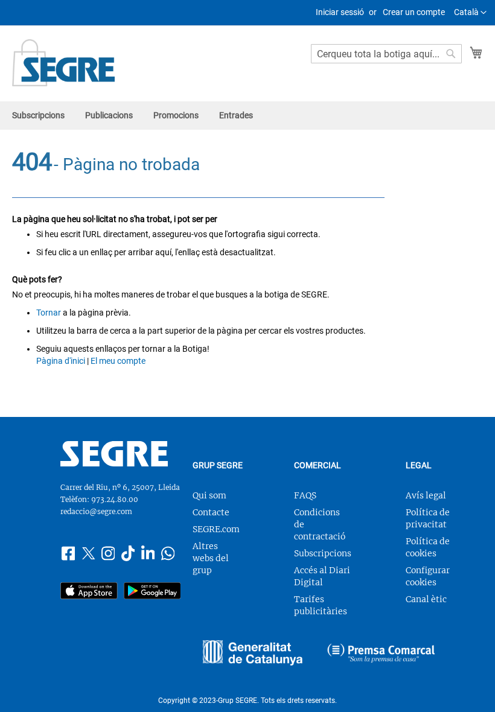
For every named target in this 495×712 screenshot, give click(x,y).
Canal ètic (426, 599)
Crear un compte (414, 12)
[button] (470, 12)
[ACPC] (381, 654)
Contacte (211, 512)
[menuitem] (38, 115)
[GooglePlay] (152, 592)
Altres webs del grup (211, 558)
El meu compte (118, 361)
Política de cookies (428, 547)
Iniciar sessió (340, 12)
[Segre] (114, 463)
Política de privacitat (428, 518)
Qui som (209, 495)
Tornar (48, 312)
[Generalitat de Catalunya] (252, 654)
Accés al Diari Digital (322, 576)
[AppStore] (89, 592)
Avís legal (426, 495)
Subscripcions (322, 553)
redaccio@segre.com (96, 511)
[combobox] (386, 53)
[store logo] (63, 62)
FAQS (305, 495)
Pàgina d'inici (60, 361)
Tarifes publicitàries (320, 605)
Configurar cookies (428, 576)
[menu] (247, 115)
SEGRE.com (216, 529)
